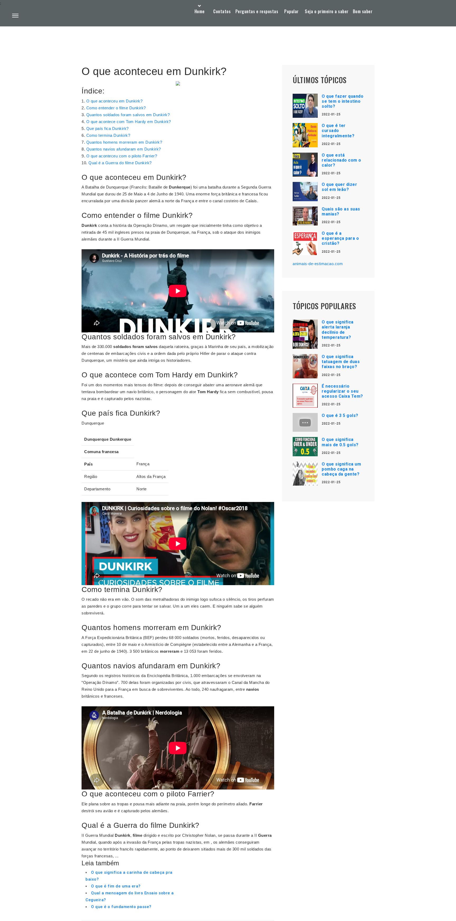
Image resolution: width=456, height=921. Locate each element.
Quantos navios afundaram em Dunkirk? (123, 149)
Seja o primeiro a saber (327, 11)
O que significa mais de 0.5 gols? (340, 442)
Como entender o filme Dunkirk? (116, 108)
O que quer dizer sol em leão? (339, 187)
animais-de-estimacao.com (318, 263)
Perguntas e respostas (256, 11)
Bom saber (363, 11)
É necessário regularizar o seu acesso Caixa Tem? (342, 391)
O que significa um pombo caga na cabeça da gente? (341, 469)
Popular (291, 11)
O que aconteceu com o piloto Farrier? (121, 156)
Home (199, 11)
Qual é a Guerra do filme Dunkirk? (120, 163)
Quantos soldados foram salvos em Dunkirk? (128, 114)
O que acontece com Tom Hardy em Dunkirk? (128, 121)
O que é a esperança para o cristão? (340, 238)
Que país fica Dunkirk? (107, 128)
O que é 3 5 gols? (340, 415)
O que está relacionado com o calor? (341, 160)
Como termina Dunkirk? (108, 135)
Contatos (222, 11)
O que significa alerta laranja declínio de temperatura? (338, 329)
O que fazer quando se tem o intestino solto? (342, 101)
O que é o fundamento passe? (121, 906)
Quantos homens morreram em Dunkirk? (124, 142)
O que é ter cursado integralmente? (338, 130)
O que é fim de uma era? (116, 886)
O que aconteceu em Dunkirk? (114, 101)
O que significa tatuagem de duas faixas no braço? (341, 361)
